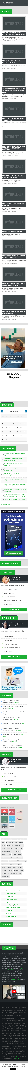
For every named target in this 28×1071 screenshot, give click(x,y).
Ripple (17, 1056)
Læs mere (16, 702)
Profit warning (12, 864)
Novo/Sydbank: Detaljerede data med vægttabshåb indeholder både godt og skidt (13, 34)
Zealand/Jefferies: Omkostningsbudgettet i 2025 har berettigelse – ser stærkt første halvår (13, 90)
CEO (16, 842)
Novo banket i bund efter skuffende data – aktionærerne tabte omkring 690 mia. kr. (13, 176)
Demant (4, 845)
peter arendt (4, 864)
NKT (10, 861)
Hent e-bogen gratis (14, 657)
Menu (25, 3)
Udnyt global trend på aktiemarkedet (12, 734)
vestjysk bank (14, 873)
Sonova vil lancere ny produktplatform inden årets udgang (15, 490)
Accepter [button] (13, 1068)
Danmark (21, 842)
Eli (22, 845)
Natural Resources (18, 857)
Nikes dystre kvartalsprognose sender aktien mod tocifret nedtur (15, 485)
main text (10, 857)
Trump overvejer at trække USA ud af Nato (14, 499)
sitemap (17, 1058)
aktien (17, 839)
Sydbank (4, 870)
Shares (14, 867)
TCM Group (10, 870)
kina (10, 854)
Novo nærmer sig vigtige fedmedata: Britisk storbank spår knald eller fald (13, 284)
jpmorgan (18, 851)
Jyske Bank (4, 854)
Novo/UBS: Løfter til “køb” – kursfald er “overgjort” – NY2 (12, 119)
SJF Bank (20, 867)
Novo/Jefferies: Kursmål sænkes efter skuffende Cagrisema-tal (12, 61)
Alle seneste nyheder (6, 504)
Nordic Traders (15, 979)
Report (3, 867)
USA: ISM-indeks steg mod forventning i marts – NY (14, 464)
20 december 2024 (6, 183)
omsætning (23, 861)
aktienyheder (23, 839)
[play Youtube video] (14, 992)
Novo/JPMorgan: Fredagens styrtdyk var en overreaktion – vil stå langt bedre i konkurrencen (13, 148)
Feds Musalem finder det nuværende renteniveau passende (13, 459)
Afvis (17, 1069)
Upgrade (4, 873)
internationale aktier (6, 851)
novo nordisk (16, 861)
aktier (3, 842)
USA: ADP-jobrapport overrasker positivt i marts (14, 480)
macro (19, 854)
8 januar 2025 (4, 126)
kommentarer (11, 40)
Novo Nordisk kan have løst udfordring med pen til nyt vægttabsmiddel (13, 257)
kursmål (14, 854)
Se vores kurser (14, 609)
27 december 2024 (6, 155)
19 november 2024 (6, 319)
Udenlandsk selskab (18, 870)
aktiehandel (4, 839)
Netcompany (5, 861)
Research (9, 867)
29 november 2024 (6, 291)
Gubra (21, 848)
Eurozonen (9, 848)
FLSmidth (16, 848)
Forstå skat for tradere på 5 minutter (12, 723)
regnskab (19, 864)
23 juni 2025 (4, 40)
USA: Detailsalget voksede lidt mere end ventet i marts (14, 475)
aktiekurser (11, 839)
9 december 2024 (5, 263)
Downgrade (17, 845)
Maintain (4, 857)
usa (8, 873)
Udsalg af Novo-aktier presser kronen (12, 231)
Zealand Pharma (5, 876)
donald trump (10, 845)
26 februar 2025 (5, 98)
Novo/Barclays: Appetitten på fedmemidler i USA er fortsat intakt (13, 312)
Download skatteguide (14, 789)
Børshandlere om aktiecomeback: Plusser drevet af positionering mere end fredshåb (14, 495)
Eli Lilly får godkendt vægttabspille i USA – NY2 (14, 454)
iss (13, 851)
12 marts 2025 (5, 68)
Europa (3, 848)
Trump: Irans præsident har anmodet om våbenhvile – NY (14, 470)
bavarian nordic (9, 842)
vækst (20, 873)
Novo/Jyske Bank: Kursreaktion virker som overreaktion (13, 204)
